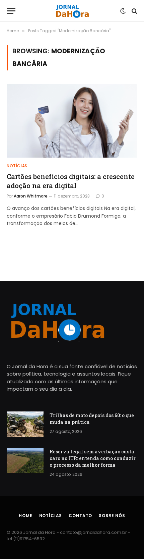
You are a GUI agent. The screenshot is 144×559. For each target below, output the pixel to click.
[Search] (133, 10)
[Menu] (11, 10)
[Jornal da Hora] (72, 11)
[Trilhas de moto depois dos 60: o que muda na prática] (25, 424)
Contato (80, 515)
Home (25, 515)
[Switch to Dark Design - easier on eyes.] (123, 11)
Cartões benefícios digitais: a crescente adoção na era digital (71, 181)
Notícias (50, 515)
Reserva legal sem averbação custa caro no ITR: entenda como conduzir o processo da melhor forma (93, 458)
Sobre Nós (112, 515)
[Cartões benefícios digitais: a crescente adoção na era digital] (72, 120)
